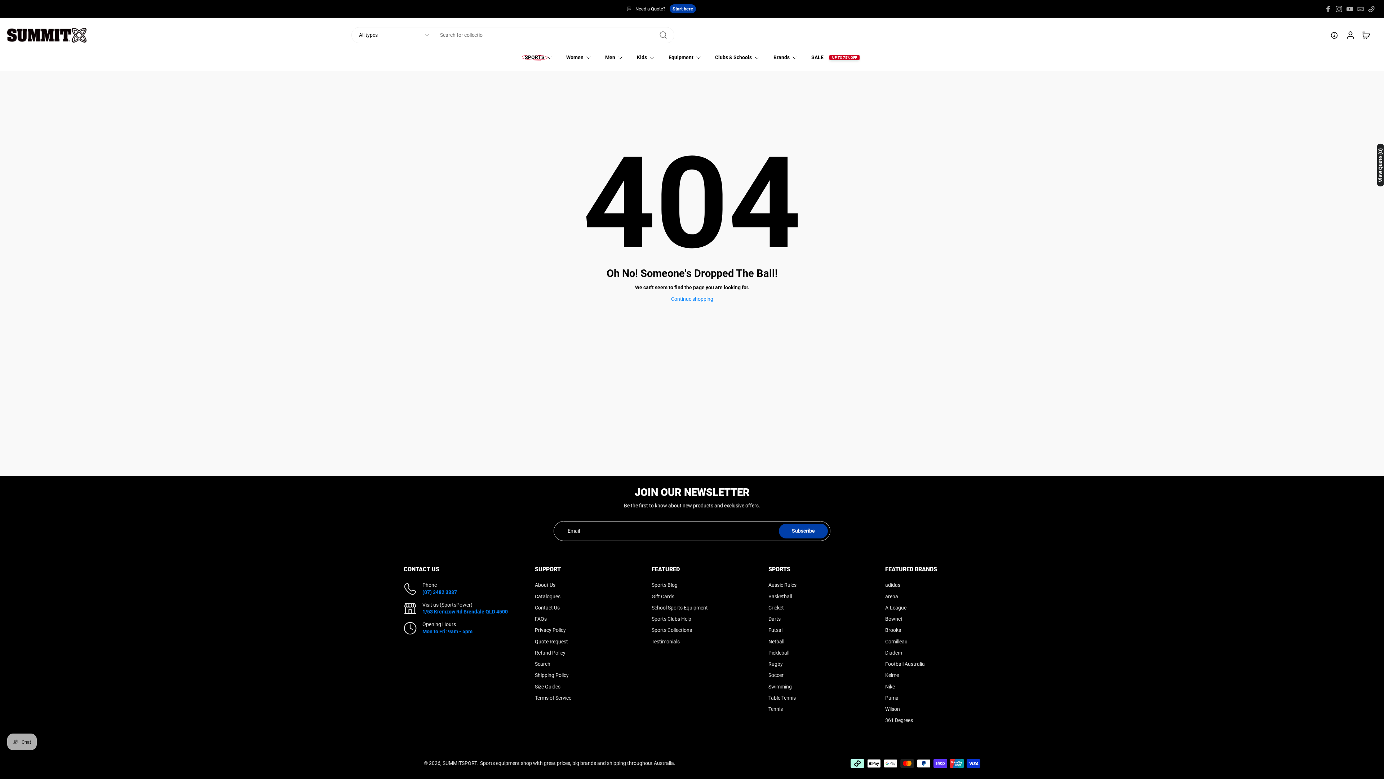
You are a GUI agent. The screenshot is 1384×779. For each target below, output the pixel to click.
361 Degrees (899, 720)
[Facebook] (1328, 9)
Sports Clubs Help (671, 619)
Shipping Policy (552, 675)
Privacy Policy (550, 630)
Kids (642, 57)
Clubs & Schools (733, 57)
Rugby (775, 664)
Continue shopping (692, 299)
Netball (776, 641)
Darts (774, 619)
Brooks (893, 630)
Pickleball (778, 652)
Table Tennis (782, 697)
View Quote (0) (1380, 165)
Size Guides (547, 686)
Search (542, 664)
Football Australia (905, 664)
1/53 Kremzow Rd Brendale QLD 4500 (465, 612)
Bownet (893, 619)
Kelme (892, 675)
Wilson (892, 709)
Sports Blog (665, 585)
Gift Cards (663, 596)
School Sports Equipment (680, 607)
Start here (683, 9)
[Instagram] (1339, 9)
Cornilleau (896, 641)
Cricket (776, 607)
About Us (545, 585)
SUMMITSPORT (460, 763)
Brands (781, 57)
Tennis (775, 709)
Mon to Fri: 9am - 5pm (447, 631)
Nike (890, 686)
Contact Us (547, 607)
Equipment (681, 57)
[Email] (1360, 9)
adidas (892, 585)
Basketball (780, 596)
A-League (895, 607)
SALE (817, 57)
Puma (892, 697)
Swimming (780, 686)
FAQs (541, 619)
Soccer (776, 675)
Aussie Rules (782, 585)
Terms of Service (553, 697)
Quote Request (551, 641)
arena (891, 596)
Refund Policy (550, 652)
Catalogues (547, 596)
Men (610, 57)
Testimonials (666, 641)
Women (575, 57)
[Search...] (663, 35)
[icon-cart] (1366, 35)
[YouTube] (1349, 9)
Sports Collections (672, 630)
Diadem (893, 652)
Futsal (775, 630)
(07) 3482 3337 (439, 592)
